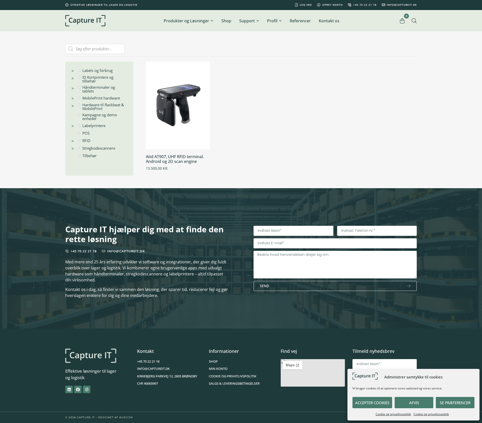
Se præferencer (455, 402)
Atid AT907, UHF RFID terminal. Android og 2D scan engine (175, 159)
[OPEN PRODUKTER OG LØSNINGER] (211, 21)
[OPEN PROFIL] (280, 21)
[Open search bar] (414, 20)
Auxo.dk (126, 417)
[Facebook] (78, 389)
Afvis (414, 402)
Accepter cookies (372, 402)
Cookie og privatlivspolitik (393, 414)
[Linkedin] (69, 389)
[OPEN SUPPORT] (257, 21)
